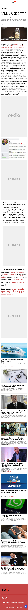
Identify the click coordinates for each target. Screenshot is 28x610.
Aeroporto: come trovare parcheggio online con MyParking (14, 491)
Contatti (8, 602)
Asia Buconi (3, 418)
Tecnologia (4, 8)
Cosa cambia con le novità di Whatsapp (11, 516)
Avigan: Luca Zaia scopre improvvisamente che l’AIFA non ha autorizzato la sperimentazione (13, 292)
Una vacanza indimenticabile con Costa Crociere (12, 360)
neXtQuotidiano (4, 17)
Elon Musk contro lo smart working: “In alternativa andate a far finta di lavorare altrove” (13, 569)
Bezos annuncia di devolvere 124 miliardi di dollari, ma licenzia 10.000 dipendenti (13, 465)
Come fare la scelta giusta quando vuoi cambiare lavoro (13, 386)
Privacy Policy (14, 602)
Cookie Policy (21, 602)
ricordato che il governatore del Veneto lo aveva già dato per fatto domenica (12, 47)
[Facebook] (1, 596)
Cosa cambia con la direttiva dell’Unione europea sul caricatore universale (13, 542)
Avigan (13, 46)
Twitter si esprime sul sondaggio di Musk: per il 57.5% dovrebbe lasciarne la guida (13, 412)
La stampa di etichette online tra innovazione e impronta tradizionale (13, 438)
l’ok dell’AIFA (17, 44)
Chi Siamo (3, 602)
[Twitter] (5, 596)
